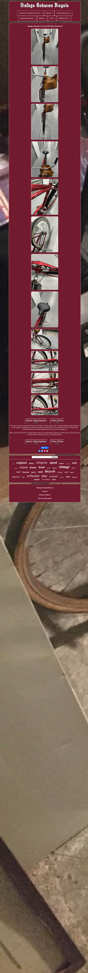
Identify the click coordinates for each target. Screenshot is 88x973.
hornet (16, 468)
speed (53, 462)
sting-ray (74, 477)
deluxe (31, 463)
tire (13, 463)
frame (33, 467)
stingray (41, 462)
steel (66, 472)
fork (23, 477)
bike (44, 476)
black (72, 472)
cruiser (53, 476)
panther (61, 463)
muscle (24, 467)
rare (68, 476)
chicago (68, 463)
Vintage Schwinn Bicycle (44, 488)
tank (40, 472)
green (73, 468)
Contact (45, 491)
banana (26, 472)
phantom (16, 477)
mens (49, 468)
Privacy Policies (44, 495)
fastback (46, 480)
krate (42, 467)
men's (33, 472)
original (21, 462)
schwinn (33, 476)
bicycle (50, 471)
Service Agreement (44, 498)
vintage (64, 467)
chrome (59, 472)
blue (54, 479)
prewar (62, 477)
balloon (55, 468)
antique (37, 479)
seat (74, 462)
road (18, 472)
